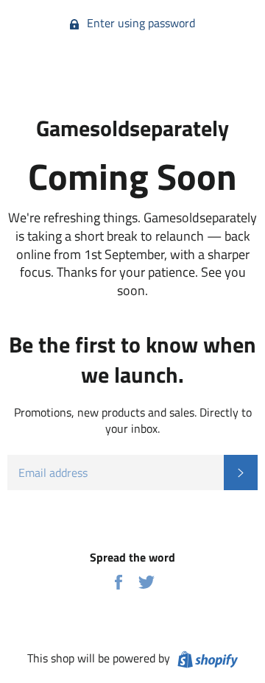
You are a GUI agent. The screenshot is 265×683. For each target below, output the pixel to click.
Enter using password (139, 23)
